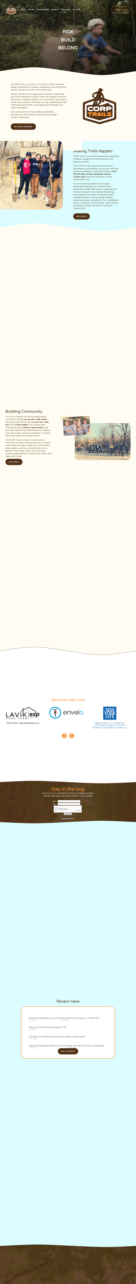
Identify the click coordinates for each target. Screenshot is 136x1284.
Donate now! (121, 9)
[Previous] (64, 736)
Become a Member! (23, 127)
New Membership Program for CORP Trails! (79, 1018)
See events (14, 462)
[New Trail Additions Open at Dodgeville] (86, 1042)
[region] (68, 718)
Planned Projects (43, 9)
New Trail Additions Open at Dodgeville (86, 1046)
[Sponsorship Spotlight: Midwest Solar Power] (48, 1042)
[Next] (71, 736)
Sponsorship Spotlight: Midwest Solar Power (48, 1046)
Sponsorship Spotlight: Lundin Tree (44, 1018)
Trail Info (31, 9)
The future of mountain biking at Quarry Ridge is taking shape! (57, 1036)
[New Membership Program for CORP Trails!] (79, 1015)
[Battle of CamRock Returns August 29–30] (47, 1024)
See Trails (82, 216)
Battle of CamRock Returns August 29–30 (47, 1027)
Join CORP (76, 9)
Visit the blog (68, 1051)
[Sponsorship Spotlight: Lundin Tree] (44, 1015)
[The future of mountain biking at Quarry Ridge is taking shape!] (57, 1033)
